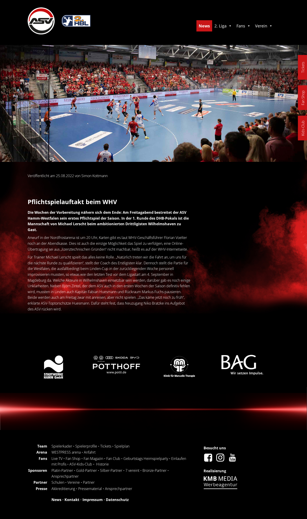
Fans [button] (240, 26)
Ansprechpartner (65, 476)
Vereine (73, 482)
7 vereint (132, 470)
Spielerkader (61, 446)
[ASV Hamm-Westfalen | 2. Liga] (41, 33)
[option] (50, 366)
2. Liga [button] (220, 26)
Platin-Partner (62, 470)
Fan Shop (73, 458)
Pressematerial (90, 488)
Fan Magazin (93, 458)
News (204, 26)
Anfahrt (90, 452)
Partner (89, 482)
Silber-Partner (111, 470)
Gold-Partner (86, 470)
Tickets (105, 446)
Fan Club (113, 458)
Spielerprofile (86, 446)
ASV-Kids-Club (80, 464)
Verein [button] (261, 26)
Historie (102, 464)
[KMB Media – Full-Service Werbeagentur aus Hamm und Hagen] (222, 487)
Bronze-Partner (154, 470)
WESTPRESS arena (66, 452)
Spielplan (121, 446)
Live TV (56, 458)
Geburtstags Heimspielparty (145, 458)
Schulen (57, 482)
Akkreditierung (63, 488)
